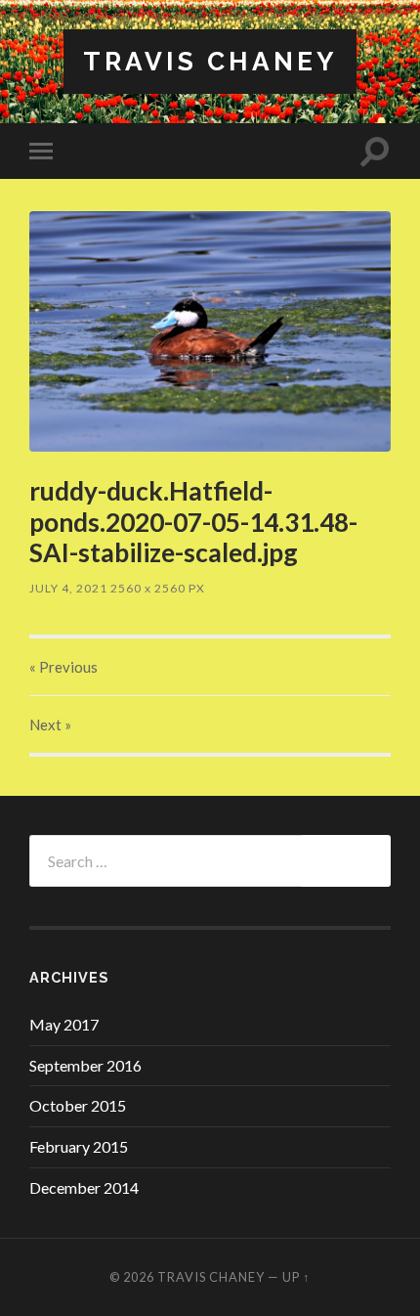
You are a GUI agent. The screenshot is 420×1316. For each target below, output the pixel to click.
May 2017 (64, 1024)
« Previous (63, 667)
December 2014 (84, 1187)
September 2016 (85, 1065)
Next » (50, 724)
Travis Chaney (210, 61)
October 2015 (77, 1105)
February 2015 (78, 1146)
